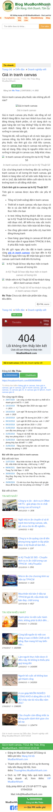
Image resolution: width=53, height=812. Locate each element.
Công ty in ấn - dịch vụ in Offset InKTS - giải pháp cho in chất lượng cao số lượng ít (33, 504)
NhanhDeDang (37, 18)
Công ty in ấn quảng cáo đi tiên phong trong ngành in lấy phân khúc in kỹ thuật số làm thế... (33, 541)
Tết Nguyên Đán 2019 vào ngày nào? (32, 406)
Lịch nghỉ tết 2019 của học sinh (30, 421)
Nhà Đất (19, 19)
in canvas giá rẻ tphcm (35, 390)
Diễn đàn (20, 69)
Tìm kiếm (45, 26)
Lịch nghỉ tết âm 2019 (26, 425)
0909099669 (11, 375)
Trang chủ (7, 69)
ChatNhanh (31, 375)
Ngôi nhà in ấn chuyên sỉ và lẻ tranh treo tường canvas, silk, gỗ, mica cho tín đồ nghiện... (33, 522)
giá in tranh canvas (19, 253)
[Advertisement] (26, 45)
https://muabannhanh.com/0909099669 (21, 380)
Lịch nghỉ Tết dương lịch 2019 (29, 418)
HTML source (44, 304)
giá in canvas (15, 387)
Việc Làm (26, 19)
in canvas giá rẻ (17, 390)
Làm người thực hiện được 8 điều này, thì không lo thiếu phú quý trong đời (33, 660)
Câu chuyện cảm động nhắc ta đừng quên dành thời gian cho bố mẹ (33, 718)
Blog (48, 18)
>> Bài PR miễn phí (35, 807)
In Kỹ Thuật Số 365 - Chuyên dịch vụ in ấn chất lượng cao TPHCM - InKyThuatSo (32, 560)
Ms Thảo (16, 90)
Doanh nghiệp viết (37, 69)
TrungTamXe (10, 18)
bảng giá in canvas (26, 385)
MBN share (16, 86)
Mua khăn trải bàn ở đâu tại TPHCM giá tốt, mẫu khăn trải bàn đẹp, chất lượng (33, 597)
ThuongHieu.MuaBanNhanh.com (30, 770)
